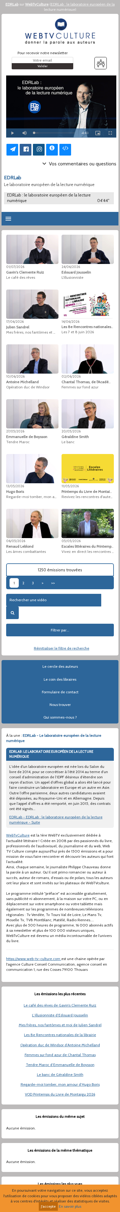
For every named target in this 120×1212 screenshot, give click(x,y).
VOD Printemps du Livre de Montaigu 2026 (60, 1094)
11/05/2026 (70, 486)
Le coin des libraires (60, 679)
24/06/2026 (71, 267)
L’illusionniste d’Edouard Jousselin (60, 1015)
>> (53, 583)
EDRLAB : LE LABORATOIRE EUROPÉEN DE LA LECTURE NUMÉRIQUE (51, 754)
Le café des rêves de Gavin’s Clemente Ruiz (60, 1005)
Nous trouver (60, 704)
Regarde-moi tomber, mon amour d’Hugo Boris (60, 1084)
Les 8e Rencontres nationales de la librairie (60, 1034)
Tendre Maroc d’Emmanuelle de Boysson (60, 1064)
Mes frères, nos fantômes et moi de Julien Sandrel (60, 1025)
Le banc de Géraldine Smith (60, 1074)
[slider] (54, 132)
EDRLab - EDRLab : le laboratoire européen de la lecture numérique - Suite (55, 820)
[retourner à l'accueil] (60, 31)
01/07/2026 (15, 267)
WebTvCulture (37, 4)
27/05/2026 (15, 431)
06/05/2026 (15, 541)
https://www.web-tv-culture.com (33, 958)
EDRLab (12, 4)
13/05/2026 (15, 486)
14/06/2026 (70, 321)
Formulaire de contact (60, 692)
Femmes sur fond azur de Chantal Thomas (60, 1054)
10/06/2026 (15, 376)
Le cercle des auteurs (60, 666)
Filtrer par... (60, 630)
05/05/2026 (71, 541)
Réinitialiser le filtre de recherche (61, 648)
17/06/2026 (15, 321)
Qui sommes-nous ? (60, 717)
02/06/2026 (71, 376)
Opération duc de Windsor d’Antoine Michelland (60, 1045)
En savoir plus (70, 1206)
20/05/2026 (71, 431)
